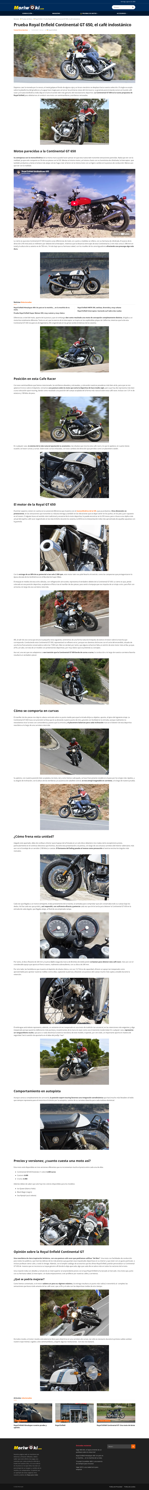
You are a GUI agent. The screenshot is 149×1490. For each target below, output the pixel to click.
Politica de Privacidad (115, 1487)
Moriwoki (16, 19)
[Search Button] (133, 7)
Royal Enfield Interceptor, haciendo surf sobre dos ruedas (100, 311)
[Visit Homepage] (29, 7)
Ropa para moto (32, 1475)
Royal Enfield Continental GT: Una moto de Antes (116, 1425)
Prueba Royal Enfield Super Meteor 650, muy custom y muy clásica (39, 313)
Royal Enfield (60, 1425)
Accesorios (121, 13)
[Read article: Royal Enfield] (74, 1413)
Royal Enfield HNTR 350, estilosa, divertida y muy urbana (99, 308)
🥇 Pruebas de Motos (88, 13)
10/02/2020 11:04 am (37, 30)
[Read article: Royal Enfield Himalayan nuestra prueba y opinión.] (33, 1413)
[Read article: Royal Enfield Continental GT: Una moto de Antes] (116, 1413)
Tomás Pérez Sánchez (21, 30)
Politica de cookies (129, 1487)
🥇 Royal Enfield (37, 19)
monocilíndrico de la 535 (86, 511)
